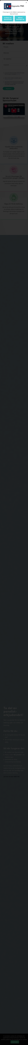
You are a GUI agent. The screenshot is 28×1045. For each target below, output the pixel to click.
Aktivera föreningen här (20, 18)
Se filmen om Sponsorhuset (8, 18)
